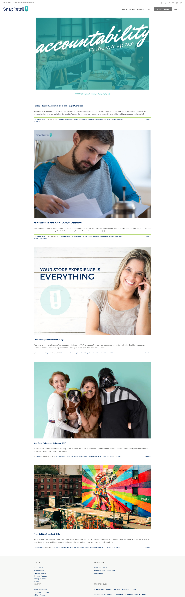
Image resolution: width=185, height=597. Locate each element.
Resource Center (100, 568)
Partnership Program (41, 592)
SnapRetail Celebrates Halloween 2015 (50, 443)
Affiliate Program (40, 595)
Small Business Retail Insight (87, 119)
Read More (148, 119)
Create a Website (40, 573)
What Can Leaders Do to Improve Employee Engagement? (58, 222)
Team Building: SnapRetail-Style (47, 534)
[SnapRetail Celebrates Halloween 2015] (92, 400)
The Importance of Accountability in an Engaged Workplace (58, 105)
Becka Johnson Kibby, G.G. (43, 353)
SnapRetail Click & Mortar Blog (104, 119)
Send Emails (38, 568)
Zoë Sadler (38, 456)
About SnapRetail (40, 589)
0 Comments (43, 238)
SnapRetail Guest (40, 119)
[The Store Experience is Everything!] (92, 291)
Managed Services (40, 579)
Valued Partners (118, 119)
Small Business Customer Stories (68, 119)
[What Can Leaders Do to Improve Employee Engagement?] (92, 174)
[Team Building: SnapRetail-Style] (92, 497)
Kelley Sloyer (39, 547)
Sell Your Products (40, 576)
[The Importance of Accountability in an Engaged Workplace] (92, 57)
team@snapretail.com (27, 3)
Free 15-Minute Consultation (104, 570)
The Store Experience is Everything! (48, 339)
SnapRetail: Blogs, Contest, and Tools (107, 236)
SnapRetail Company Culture (82, 456)
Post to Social (39, 570)
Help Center (98, 573)
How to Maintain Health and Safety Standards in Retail (115, 589)
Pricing (36, 581)
